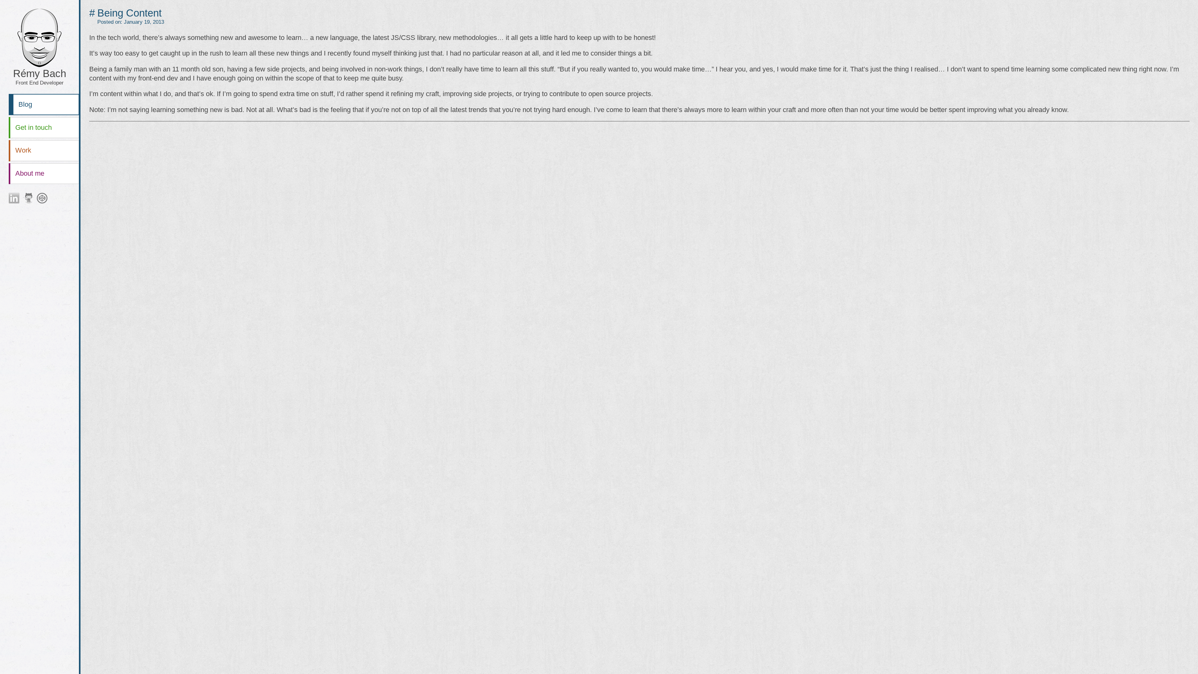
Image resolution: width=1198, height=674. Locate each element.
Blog (25, 104)
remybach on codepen (42, 198)
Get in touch (33, 127)
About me (29, 173)
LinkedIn (14, 198)
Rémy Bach (39, 76)
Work (23, 150)
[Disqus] (639, 206)
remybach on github (28, 198)
